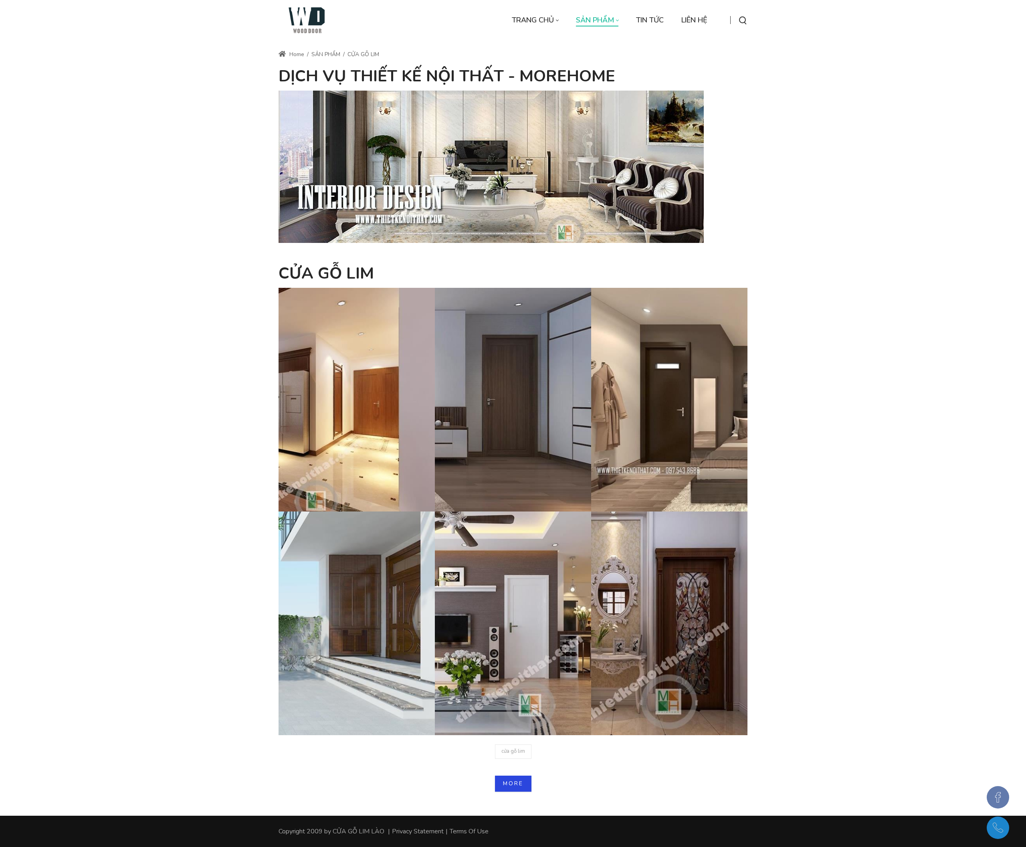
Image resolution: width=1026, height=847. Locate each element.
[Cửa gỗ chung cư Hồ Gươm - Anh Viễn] (513, 623)
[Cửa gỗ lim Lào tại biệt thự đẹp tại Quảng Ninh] (669, 623)
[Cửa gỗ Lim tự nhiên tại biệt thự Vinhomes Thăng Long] (357, 623)
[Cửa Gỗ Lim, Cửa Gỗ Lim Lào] (307, 20)
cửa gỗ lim (513, 751)
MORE (513, 783)
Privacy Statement (418, 831)
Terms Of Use (469, 831)
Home (296, 54)
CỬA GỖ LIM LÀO (358, 831)
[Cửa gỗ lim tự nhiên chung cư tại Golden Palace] (357, 400)
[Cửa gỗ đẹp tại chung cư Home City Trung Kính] (669, 400)
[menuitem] (535, 20)
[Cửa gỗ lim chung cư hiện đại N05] (513, 400)
